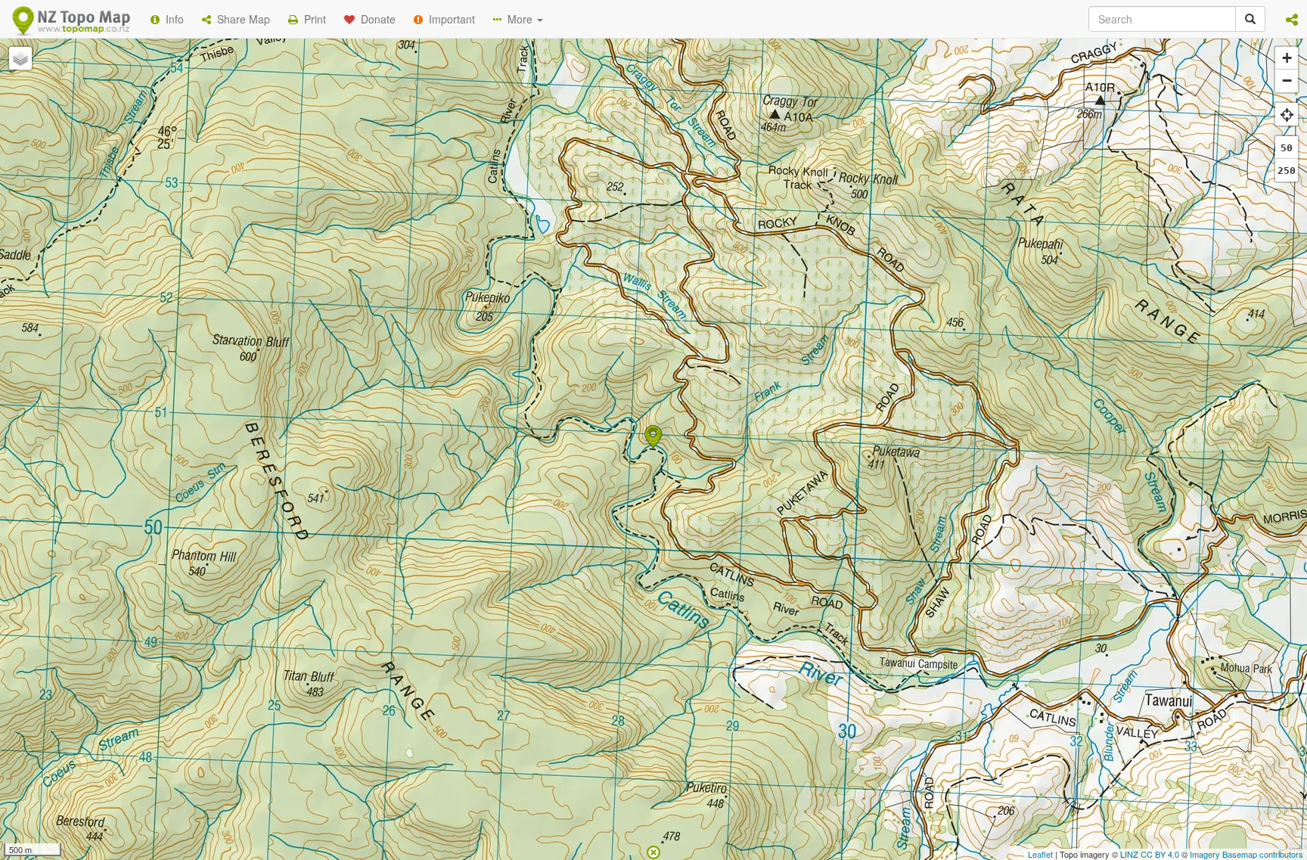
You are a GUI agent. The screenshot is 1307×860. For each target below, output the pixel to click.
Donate (375, 18)
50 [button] (1287, 148)
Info (172, 18)
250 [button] (1287, 170)
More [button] (518, 18)
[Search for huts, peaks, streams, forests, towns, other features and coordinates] (1250, 19)
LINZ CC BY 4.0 (1149, 854)
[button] (1292, 19)
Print (312, 18)
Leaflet (1040, 854)
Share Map (240, 18)
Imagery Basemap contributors (1246, 854)
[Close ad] (653, 851)
